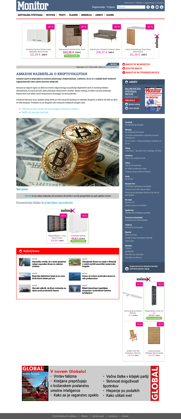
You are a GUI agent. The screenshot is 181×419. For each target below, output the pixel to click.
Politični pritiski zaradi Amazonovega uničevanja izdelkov (50, 109)
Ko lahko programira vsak (135, 168)
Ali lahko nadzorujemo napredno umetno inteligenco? (142, 136)
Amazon (113, 67)
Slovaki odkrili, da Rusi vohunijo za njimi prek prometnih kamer (49, 289)
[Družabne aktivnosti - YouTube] (156, 7)
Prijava (111, 6)
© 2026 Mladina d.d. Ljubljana (64, 416)
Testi (62, 14)
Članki (73, 14)
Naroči (28, 196)
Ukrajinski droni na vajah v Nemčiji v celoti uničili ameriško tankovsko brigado (99, 264)
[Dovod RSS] (161, 7)
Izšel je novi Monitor (133, 165)
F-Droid (128, 248)
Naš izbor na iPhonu (133, 257)
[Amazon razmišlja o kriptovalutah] (67, 152)
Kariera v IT (130, 202)
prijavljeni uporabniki (58, 202)
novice (113, 64)
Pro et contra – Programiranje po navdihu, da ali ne (143, 142)
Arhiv (99, 14)
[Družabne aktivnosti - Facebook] (147, 7)
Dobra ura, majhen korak (135, 158)
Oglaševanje (149, 3)
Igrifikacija (129, 251)
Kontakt (160, 3)
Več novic (22, 189)
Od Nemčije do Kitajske (134, 125)
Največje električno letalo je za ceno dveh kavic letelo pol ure (48, 277)
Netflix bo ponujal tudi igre (35, 112)
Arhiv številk (134, 108)
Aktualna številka (30, 14)
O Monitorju (128, 3)
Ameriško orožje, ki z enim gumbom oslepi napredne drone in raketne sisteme (49, 264)
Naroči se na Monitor (138, 64)
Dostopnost (113, 416)
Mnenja (86, 14)
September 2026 (131, 97)
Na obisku (129, 179)
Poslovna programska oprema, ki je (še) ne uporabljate (142, 193)
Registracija (98, 6)
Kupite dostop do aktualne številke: (144, 266)
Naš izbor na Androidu (134, 254)
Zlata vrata (129, 241)
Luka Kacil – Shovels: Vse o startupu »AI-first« (143, 151)
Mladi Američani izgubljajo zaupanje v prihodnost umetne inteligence (96, 290)
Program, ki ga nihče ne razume (138, 171)
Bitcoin (106, 67)
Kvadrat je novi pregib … (134, 227)
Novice (50, 14)
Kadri (110, 14)
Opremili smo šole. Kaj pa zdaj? (137, 189)
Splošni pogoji (98, 416)
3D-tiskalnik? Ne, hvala (134, 132)
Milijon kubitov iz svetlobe (135, 205)
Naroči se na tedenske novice (142, 72)
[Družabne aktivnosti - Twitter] (152, 7)
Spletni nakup (134, 68)
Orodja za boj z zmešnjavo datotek (138, 238)
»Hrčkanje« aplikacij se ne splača (138, 186)
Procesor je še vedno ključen (136, 220)
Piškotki (139, 3)
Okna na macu (131, 235)
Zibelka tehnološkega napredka (137, 213)
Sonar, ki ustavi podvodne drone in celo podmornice (98, 277)
